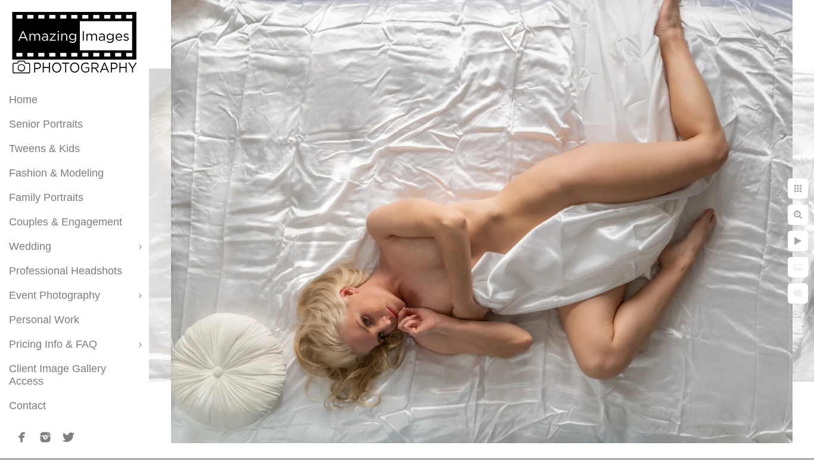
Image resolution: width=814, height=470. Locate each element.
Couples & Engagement (65, 222)
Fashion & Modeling (56, 173)
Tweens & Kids (44, 148)
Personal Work (44, 320)
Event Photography (54, 295)
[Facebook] (22, 437)
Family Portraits (46, 197)
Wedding (30, 246)
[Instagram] (45, 437)
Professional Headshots (65, 271)
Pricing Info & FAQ (53, 344)
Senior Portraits (46, 124)
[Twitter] (68, 437)
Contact (27, 406)
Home (23, 100)
